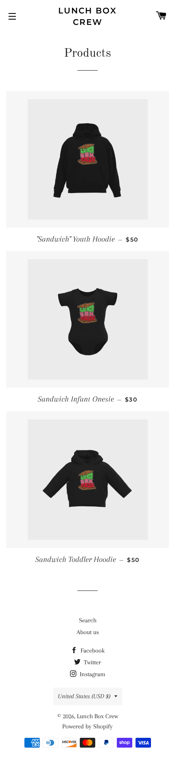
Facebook (92, 650)
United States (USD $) (84, 696)
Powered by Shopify (87, 726)
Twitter (91, 662)
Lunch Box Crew (87, 16)
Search (87, 620)
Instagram (91, 674)
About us (88, 632)
